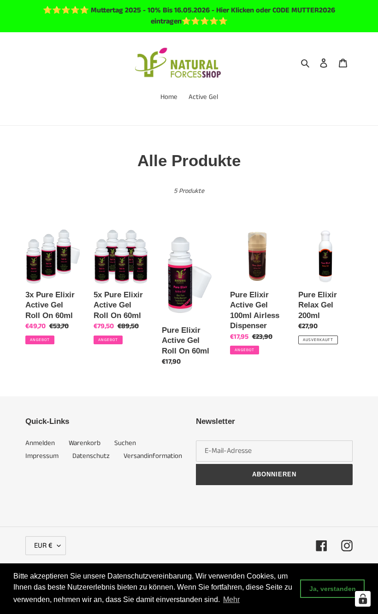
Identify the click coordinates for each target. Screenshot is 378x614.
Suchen (125, 443)
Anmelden (40, 443)
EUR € (43, 545)
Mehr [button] (231, 599)
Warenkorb (84, 443)
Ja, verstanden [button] (332, 588)
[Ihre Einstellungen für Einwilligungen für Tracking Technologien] (363, 599)
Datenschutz (91, 456)
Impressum (42, 456)
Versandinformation (153, 456)
